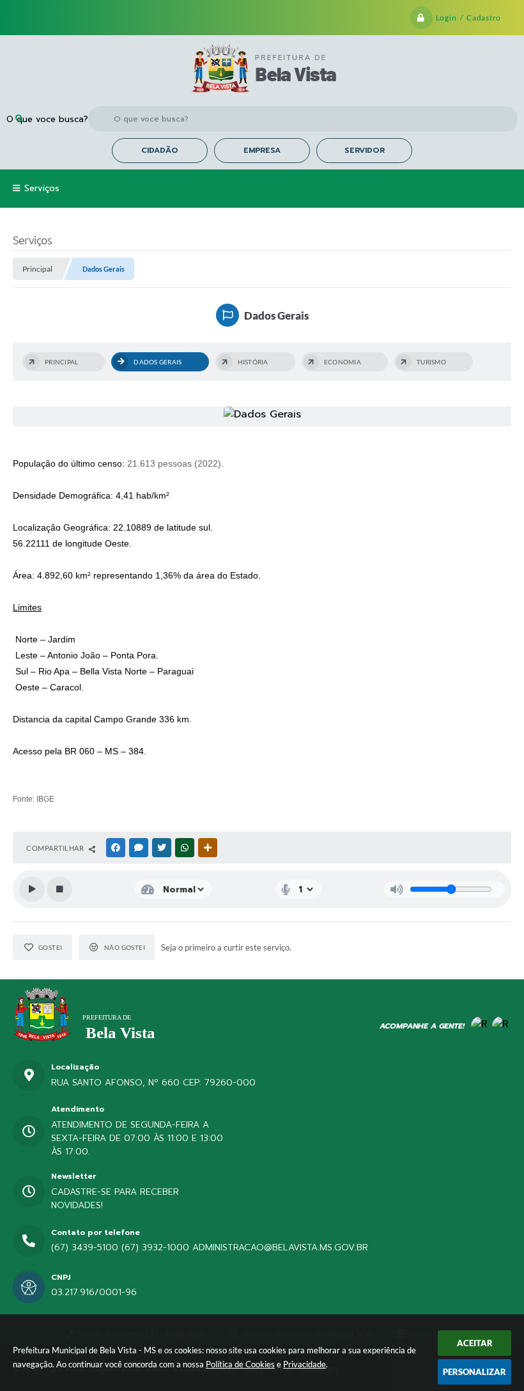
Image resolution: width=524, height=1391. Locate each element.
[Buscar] (19, 119)
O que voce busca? (47, 119)
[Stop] (59, 889)
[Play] (32, 889)
